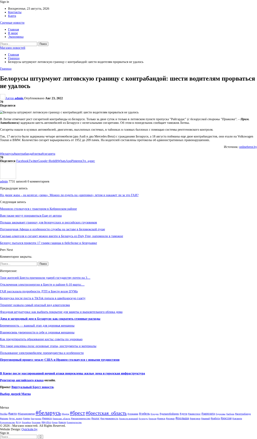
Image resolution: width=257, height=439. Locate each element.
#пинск (161, 418)
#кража (4, 418)
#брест (77, 413)
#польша (182, 418)
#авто (12, 413)
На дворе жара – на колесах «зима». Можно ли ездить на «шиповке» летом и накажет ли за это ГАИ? (69, 195)
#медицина (36, 418)
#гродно (155, 414)
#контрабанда (23, 153)
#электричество (74, 422)
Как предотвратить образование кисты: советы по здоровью (41, 339)
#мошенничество (81, 418)
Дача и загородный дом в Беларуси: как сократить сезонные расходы (50, 318)
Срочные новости (12, 22)
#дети (183, 413)
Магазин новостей (12, 47)
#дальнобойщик (169, 413)
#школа (62, 422)
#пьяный (205, 418)
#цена (55, 422)
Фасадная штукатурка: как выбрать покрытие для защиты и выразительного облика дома (61, 312)
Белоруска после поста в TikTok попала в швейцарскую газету (43, 298)
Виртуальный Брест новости (32, 387)
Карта (12, 15)
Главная (13, 29)
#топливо (36, 422)
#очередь (143, 418)
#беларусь (7, 153)
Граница (5, 68)
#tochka (3, 413)
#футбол (46, 422)
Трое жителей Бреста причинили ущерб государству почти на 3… (45, 277)
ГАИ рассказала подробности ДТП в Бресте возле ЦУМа (39, 291)
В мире (13, 33)
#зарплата (208, 413)
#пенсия (152, 418)
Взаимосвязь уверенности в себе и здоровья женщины (37, 332)
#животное (194, 413)
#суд (18, 422)
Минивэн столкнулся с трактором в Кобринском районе (38, 208)
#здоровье (220, 414)
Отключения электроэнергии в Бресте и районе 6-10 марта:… (42, 284)
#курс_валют (15, 418)
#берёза (65, 414)
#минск (47, 418)
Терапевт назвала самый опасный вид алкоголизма (35, 305)
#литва (37, 153)
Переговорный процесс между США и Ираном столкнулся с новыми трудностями (59, 359)
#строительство (7, 422)
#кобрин (230, 414)
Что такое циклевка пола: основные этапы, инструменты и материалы (48, 346)
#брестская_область (106, 413)
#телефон (26, 422)
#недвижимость (109, 418)
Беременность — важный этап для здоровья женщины (37, 325)
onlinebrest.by (248, 147)
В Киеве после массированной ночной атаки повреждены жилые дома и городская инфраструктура (72, 373)
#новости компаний (128, 418)
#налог (95, 418)
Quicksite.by (29, 429)
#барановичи (26, 413)
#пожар (170, 418)
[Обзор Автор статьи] (8, 177)
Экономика (15, 36)
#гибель (144, 413)
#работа (215, 418)
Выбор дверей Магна (15, 394)
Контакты (14, 12)
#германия (132, 413)
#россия (226, 418)
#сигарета (48, 153)
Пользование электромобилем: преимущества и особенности (42, 353)
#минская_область (61, 418)
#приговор (195, 418)
